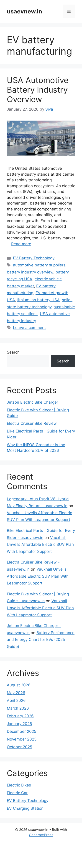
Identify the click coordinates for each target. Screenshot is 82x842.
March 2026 (18, 708)
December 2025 (21, 731)
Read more (21, 244)
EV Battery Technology (33, 258)
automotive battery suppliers (39, 265)
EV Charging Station (25, 808)
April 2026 (16, 700)
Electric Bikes (19, 785)
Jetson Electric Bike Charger (32, 402)
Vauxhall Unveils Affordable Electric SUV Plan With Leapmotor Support (40, 544)
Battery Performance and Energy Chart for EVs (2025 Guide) (40, 639)
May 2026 (16, 692)
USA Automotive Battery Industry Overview (37, 89)
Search (13, 352)
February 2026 (20, 716)
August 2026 (19, 685)
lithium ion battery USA (38, 300)
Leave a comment (29, 327)
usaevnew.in (24, 11)
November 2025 (21, 739)
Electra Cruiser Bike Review (32, 423)
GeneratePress (41, 835)
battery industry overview (30, 272)
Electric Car (17, 793)
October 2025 (19, 747)
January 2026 (19, 723)
